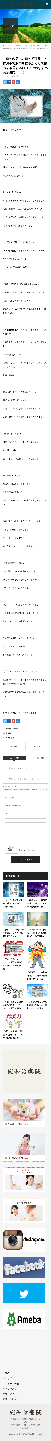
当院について (9, 1389)
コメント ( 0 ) (14, 758)
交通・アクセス (11, 1394)
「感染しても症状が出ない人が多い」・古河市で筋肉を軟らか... (13, 1034)
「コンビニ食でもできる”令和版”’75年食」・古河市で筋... (13, 903)
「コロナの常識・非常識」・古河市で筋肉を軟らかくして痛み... (37, 932)
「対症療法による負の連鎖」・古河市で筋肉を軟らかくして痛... (37, 975)
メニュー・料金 (11, 1383)
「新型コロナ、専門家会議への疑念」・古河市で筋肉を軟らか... (37, 903)
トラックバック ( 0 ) (37, 758)
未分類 (16, 76)
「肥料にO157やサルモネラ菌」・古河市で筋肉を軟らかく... (13, 932)
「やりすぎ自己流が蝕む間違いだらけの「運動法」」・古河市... (37, 1005)
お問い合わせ (9, 1399)
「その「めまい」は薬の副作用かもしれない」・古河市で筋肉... (13, 1005)
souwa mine (16, 729)
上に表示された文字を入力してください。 (21, 850)
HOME (6, 1373)
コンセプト (8, 1378)
